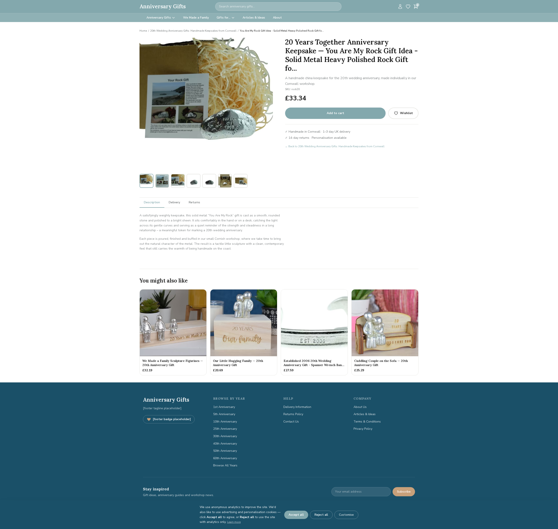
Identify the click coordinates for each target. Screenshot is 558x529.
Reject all (321, 515)
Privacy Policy (363, 429)
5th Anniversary (224, 414)
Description (152, 202)
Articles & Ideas (254, 17)
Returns (194, 202)
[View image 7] (241, 181)
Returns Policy (293, 414)
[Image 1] (198, 168)
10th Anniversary (225, 421)
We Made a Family (196, 17)
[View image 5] (209, 181)
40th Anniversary (225, 444)
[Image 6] (213, 168)
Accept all (296, 515)
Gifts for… (223, 17)
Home (143, 31)
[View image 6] (225, 181)
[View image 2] (162, 181)
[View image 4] (194, 181)
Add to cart (335, 113)
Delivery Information (297, 407)
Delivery (174, 202)
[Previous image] (145, 104)
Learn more (234, 522)
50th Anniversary (225, 451)
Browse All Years (225, 465)
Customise (346, 515)
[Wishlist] (408, 6)
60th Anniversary (225, 458)
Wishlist (406, 113)
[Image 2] (202, 168)
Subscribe (404, 492)
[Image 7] (215, 168)
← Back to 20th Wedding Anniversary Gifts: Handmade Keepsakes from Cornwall (334, 146)
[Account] (400, 6)
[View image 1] (146, 181)
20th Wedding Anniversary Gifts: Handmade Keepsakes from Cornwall (193, 31)
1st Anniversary (224, 407)
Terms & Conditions (367, 421)
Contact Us (291, 421)
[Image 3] (205, 168)
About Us (360, 407)
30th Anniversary (225, 436)
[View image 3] (178, 181)
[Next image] (267, 104)
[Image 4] (207, 168)
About (277, 17)
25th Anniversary (225, 429)
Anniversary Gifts (163, 6)
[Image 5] (210, 168)
